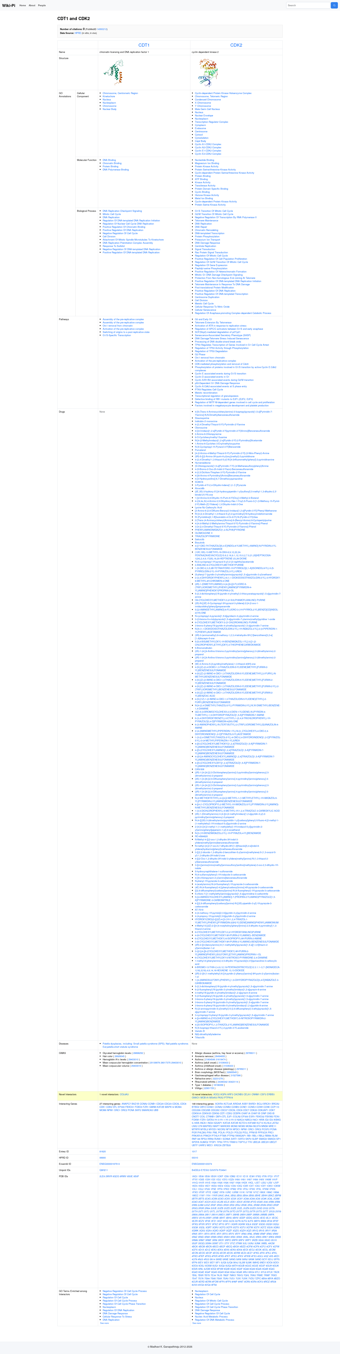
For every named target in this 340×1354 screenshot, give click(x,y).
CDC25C (215, 1110)
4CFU (263, 1246)
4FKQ (208, 1256)
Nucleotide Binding (204, 160)
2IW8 (277, 1201)
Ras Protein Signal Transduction (211, 252)
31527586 (236, 1075)
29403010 (133, 1059)
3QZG (236, 1230)
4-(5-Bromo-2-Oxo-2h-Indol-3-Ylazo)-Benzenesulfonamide (224, 469)
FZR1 (146, 1107)
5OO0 (270, 1262)
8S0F (136, 1176)
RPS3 (204, 1138)
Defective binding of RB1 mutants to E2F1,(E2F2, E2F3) (224, 399)
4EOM (272, 1249)
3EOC (275, 1217)
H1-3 (228, 1119)
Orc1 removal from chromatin (118, 325)
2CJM (220, 1201)
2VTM (219, 1211)
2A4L (227, 1195)
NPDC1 (236, 1129)
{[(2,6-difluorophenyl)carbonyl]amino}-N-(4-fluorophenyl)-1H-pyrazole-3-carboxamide (237, 890)
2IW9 (194, 1205)
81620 (103, 1151)
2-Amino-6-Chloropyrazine (208, 434)
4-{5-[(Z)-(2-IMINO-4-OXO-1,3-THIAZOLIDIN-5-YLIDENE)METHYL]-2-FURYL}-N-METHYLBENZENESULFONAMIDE (235, 675)
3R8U (269, 1233)
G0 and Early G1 (203, 319)
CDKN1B (206, 1113)
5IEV (200, 1262)
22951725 (209, 1088)
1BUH (213, 1176)
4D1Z (207, 1249)
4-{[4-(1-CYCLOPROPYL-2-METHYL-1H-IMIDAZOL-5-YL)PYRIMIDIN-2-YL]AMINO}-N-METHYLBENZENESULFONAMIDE (237, 806)
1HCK (244, 1182)
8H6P (234, 1281)
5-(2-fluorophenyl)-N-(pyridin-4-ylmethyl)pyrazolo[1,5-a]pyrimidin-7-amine (231, 995)
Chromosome (109, 105)
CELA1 (247, 1094)
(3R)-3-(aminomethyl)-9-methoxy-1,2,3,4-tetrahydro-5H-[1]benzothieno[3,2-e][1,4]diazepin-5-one (234, 636)
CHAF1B (255, 1113)
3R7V (231, 1233)
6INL (200, 1268)
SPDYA (195, 1142)
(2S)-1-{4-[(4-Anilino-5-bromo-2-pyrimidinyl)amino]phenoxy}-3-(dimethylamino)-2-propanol (235, 652)
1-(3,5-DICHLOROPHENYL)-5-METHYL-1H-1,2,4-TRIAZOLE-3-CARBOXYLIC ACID (237, 810)
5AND (219, 1259)
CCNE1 (243, 1107)
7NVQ (240, 1275)
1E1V (239, 1176)
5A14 (212, 1259)
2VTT (265, 1211)
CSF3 (263, 1094)
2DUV (240, 1201)
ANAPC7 (126, 1103)
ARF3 (230, 1094)
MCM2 (234, 1126)
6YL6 (263, 1272)
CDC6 (183, 1103)
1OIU (257, 1185)
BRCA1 (267, 1103)
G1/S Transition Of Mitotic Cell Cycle (214, 210)
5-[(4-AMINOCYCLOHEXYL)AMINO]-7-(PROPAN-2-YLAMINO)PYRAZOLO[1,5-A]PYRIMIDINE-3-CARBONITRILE (235, 898)
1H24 (213, 1182)
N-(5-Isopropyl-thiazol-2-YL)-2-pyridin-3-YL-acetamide (221, 1027)
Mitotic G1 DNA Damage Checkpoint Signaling (219, 274)
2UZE (233, 1208)
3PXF (276, 1221)
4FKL (274, 1252)
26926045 (119, 1056)
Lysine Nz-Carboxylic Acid (208, 507)
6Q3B (227, 1268)
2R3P (276, 1205)
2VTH (195, 1211)
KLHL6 (267, 1122)
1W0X (262, 1192)
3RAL (246, 1237)
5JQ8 (230, 1262)
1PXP (202, 1192)
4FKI (262, 1252)
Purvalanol (200, 450)
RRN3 (211, 1138)
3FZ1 (213, 1221)
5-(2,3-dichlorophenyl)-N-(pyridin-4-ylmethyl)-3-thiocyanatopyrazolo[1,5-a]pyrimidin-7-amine (238, 595)
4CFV (269, 1246)
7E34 (213, 1275)
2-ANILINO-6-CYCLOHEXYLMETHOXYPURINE (219, 565)
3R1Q (255, 1230)
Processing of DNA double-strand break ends (218, 341)
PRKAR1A (197, 1135)
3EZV (201, 1221)
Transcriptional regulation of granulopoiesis (217, 395)
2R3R (201, 1208)
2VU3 (272, 1211)
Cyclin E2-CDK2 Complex (208, 153)
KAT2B (160, 1107)
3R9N (213, 1237)
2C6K (264, 1198)
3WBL (264, 1243)
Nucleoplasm (109, 102)
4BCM (202, 1246)
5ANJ (245, 1259)
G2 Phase (200, 354)
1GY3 (224, 1179)
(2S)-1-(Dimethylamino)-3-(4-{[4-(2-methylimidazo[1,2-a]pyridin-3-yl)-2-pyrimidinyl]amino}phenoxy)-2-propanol (230, 815)
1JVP (276, 1182)
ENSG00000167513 (110, 1163)
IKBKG (277, 1119)
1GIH (207, 1179)
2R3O (270, 1205)
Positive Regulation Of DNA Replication (123, 230)
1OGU (227, 1185)
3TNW (239, 1243)
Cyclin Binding (202, 192)
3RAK (239, 1237)
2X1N (202, 1217)
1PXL (258, 1189)
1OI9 (233, 1185)
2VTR (252, 1211)
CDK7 (272, 1110)
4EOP (209, 1252)
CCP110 (275, 1107)
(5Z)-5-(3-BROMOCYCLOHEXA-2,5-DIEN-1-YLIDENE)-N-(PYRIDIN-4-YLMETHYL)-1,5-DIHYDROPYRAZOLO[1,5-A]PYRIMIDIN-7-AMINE (230, 713)
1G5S (201, 1179)
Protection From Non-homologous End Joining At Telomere (225, 278)
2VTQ (246, 1211)
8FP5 (228, 1281)
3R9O (220, 1237)
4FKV (240, 1256)
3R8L (250, 1233)
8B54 (264, 1278)
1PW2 (233, 1189)
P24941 (223, 1170)
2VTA (272, 1208)
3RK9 (271, 1237)
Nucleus (107, 99)
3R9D (201, 1237)
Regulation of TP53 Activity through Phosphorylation (222, 348)
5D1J (270, 1259)
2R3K (244, 1205)
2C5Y (240, 1198)
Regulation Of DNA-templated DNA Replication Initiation (131, 220)
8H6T (240, 1281)
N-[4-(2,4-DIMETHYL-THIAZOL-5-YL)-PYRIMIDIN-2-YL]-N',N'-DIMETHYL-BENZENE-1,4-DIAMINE (237, 707)
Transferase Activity (205, 185)
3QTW (249, 1227)
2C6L (270, 1198)
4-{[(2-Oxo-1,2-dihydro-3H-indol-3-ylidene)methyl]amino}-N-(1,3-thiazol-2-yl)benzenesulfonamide (231, 860)
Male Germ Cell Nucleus (207, 109)
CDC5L (176, 1103)
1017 (194, 1151)
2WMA (256, 1214)
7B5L (194, 1275)
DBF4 (219, 1116)
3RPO (228, 1240)
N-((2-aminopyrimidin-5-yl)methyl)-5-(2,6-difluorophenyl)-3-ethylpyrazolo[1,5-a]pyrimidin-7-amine (233, 1010)
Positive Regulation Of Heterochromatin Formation (220, 271)
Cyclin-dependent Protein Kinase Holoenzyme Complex (223, 93)
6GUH (269, 1265)
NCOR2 (221, 1129)
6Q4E (201, 1272)
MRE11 (272, 1126)
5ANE (226, 1259)
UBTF (195, 1145)
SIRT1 (234, 1138)
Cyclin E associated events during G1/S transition (220, 373)
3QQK (195, 1227)
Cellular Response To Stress (117, 1316)
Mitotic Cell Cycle (112, 214)
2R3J (237, 1205)
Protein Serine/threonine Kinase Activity (215, 169)
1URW (235, 1192)
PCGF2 (266, 1129)
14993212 (102, 29)
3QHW (241, 1224)
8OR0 (247, 1281)
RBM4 (268, 1135)
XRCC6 (218, 1145)
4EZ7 (250, 1252)
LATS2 (275, 1122)
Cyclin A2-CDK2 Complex (208, 147)
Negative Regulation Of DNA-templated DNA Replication (131, 249)
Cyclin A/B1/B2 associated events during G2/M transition (224, 380)
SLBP (255, 1138)
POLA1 (222, 1132)
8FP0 (222, 1281)
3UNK (257, 1243)
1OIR (245, 1185)
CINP (263, 1113)
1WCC (195, 1195)
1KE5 (194, 1185)
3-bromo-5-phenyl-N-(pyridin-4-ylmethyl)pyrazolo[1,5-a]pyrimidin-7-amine (231, 625)
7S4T (194, 1278)
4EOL (265, 1249)
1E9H (251, 1176)
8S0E (130, 1176)
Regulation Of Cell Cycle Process (120, 1300)
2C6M (276, 1198)
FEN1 (277, 1116)
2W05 (195, 1214)
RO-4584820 (201, 836)
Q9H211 (104, 1170)
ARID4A (237, 1103)
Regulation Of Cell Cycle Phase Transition (124, 1303)
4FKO (195, 1256)
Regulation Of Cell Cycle (115, 1297)
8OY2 (260, 1281)
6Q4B (265, 1268)
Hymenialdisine (203, 462)
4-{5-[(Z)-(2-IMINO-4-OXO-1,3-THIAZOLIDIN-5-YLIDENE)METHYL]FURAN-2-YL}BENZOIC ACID (234, 694)
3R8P (263, 1233)
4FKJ (268, 1252)
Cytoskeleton (201, 137)
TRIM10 (233, 1142)
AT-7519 (199, 909)
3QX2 (202, 1230)
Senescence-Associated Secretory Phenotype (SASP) (223, 335)
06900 (103, 1157)
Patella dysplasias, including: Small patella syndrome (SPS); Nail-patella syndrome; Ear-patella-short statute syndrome (146, 1045)
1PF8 (219, 1189)
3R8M (256, 1233)
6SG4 (251, 1272)
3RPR (235, 1240)
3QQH (269, 1224)
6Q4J (233, 1272)
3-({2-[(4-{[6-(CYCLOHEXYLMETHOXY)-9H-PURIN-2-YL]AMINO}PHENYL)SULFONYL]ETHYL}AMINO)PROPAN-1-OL (228, 952)
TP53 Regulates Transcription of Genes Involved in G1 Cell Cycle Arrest (232, 344)
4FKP (201, 1256)
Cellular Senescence (205, 309)
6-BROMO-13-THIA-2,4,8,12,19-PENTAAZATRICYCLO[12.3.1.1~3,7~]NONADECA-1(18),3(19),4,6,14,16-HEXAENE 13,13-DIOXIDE (237, 968)
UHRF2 (202, 1145)
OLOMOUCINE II (203, 533)
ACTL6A (227, 1103)
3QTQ (222, 1227)
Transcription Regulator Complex (211, 121)
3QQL (202, 1227)
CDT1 (144, 45)
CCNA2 (143, 1103)
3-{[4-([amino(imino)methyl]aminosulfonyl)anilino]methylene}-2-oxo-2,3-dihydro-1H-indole (237, 866)
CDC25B (205, 1110)
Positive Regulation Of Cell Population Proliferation (221, 258)
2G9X (260, 1201)
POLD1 (230, 1132)
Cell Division (109, 236)
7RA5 (253, 1275)
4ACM (271, 1243)
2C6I (258, 1198)
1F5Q (258, 1176)
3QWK (195, 1230)
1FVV (195, 1179)
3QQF (255, 1224)
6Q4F (208, 1272)
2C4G (208, 1198)
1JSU (263, 1182)
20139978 (155, 1062)
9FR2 (214, 1284)
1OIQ (239, 1185)
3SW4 (208, 1243)
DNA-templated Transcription (209, 233)
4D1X (201, 1249)
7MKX (233, 1275)
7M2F (226, 1275)
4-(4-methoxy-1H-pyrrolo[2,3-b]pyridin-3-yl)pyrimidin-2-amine (225, 912)
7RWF (267, 1275)
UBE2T (273, 1142)
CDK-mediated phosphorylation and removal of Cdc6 (221, 364)
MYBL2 (204, 1129)
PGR (194, 1132)
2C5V (227, 1198)
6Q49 (252, 1268)
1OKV (270, 1185)
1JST (257, 1182)
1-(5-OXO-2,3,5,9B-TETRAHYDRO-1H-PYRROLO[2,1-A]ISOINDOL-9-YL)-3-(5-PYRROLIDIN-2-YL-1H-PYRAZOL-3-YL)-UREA (234, 569)
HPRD (78, 33)
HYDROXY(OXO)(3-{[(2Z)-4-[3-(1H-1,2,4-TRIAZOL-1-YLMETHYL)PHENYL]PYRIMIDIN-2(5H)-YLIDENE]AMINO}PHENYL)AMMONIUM (237, 921)
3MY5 (257, 1221)
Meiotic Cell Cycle (204, 303)
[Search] (334, 5)
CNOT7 (195, 1116)
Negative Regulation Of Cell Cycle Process (125, 1291)
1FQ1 (270, 1176)
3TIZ (232, 1243)
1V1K (242, 1192)
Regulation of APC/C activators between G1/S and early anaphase (229, 328)
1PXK (252, 1189)
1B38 (201, 1176)
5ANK (251, 1259)
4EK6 (233, 1249)
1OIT (251, 1185)
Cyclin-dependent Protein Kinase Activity (216, 201)
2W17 (208, 1214)
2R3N (263, 1205)
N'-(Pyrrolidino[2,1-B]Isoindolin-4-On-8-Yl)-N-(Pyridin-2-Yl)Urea (226, 517)
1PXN (272, 1189)
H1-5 (233, 1119)
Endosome (200, 128)
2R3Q (195, 1208)
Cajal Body (200, 141)
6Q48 (246, 1268)
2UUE (214, 1208)
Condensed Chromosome (208, 99)
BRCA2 (275, 1103)
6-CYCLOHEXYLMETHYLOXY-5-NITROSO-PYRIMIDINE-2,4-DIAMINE (231, 957)
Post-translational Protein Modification (214, 287)
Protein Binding (110, 166)
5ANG (232, 1259)
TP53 (219, 1142)
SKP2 (138, 1110)
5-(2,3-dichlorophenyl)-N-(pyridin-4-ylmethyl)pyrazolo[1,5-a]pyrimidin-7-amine (234, 986)
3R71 (200, 1233)
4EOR (223, 1252)
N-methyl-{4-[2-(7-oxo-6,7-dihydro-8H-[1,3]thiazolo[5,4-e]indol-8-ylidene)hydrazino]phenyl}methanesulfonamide (227, 847)
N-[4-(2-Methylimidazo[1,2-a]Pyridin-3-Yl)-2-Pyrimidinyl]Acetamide (228, 440)
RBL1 (255, 1135)
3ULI (245, 1243)
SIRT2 (241, 1138)
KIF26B (252, 1122)
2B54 (245, 1195)
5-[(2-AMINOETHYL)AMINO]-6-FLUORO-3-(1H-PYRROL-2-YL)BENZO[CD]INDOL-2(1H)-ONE (236, 611)
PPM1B (253, 1132)
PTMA (223, 1135)
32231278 (218, 1078)
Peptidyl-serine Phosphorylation (211, 268)
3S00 (261, 1240)
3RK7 (265, 1237)
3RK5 (258, 1237)
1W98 (276, 1192)
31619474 (221, 1059)
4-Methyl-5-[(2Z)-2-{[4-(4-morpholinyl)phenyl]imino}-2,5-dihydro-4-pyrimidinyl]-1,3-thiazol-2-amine (236, 927)
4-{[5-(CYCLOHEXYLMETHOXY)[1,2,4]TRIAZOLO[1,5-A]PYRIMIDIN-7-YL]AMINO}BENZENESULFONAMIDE (231, 745)
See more (104, 1323)
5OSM (208, 1265)
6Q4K (239, 1272)
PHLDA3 (201, 1132)
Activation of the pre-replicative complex (123, 328)
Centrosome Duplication (207, 297)
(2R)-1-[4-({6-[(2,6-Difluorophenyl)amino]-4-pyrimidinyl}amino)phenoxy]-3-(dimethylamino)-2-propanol (232, 793)
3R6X (194, 1233)
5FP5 (276, 1259)
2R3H (226, 1205)
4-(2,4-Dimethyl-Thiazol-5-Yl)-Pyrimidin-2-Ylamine (220, 424)
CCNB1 (152, 1103)
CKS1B (270, 1113)
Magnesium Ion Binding (207, 163)
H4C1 (255, 1119)
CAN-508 (199, 769)
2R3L (250, 1205)
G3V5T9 (214, 1170)
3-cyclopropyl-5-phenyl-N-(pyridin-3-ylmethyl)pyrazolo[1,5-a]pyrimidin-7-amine (234, 1015)
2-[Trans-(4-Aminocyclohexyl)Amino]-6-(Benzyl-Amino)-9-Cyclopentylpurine (233, 520)
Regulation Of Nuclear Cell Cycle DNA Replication (128, 223)
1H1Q (195, 1182)
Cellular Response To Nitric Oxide (212, 306)
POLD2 (238, 1132)
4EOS (230, 1252)
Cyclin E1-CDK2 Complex (208, 150)
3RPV (241, 1240)
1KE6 (201, 1185)
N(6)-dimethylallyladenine (208, 1034)
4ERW (237, 1252)
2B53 (239, 1195)
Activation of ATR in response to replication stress (220, 325)
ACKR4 (219, 1103)
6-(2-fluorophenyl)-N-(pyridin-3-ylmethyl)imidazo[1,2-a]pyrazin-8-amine (230, 989)
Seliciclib (199, 539)
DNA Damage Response (207, 242)
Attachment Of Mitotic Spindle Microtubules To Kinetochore (133, 239)
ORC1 (117, 1110)
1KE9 (220, 1185)
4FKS (221, 1256)
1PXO (195, 1192)
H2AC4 (240, 1119)
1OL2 (200, 1189)
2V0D (259, 1208)
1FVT (276, 1176)
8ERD (202, 1281)
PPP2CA (262, 1132)
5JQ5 (223, 1262)
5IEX (206, 1262)
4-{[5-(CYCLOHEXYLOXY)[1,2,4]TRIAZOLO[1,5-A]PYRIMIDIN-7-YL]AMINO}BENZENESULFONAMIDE (228, 764)
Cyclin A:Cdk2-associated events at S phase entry (221, 386)
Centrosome (201, 131)
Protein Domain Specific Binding (211, 188)
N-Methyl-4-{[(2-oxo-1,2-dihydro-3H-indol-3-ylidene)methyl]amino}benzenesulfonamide (217, 841)
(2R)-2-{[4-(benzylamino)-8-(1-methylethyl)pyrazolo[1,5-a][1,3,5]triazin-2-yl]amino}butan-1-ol (231, 946)
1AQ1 (195, 1176)
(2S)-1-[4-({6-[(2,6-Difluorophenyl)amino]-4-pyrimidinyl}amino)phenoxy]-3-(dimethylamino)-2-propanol (232, 780)
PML (215, 1132)
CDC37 (224, 1110)
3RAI (233, 1237)
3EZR (195, 1221)
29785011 (251, 1053)
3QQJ (276, 1224)
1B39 (207, 1176)
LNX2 (194, 1126)
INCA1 (203, 1122)
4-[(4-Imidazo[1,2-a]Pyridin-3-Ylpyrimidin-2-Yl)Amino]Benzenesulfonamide (232, 430)
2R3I (232, 1205)
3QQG (262, 1224)
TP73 (226, 1142)
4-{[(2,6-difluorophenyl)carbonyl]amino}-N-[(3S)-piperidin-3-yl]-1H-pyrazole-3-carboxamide (233, 905)
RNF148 (196, 1138)
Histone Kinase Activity (207, 195)
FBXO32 (260, 1116)
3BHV (236, 1217)
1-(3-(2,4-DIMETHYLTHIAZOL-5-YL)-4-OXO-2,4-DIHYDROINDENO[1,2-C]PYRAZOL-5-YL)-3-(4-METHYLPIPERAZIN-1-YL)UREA (237, 739)
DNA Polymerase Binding (116, 169)
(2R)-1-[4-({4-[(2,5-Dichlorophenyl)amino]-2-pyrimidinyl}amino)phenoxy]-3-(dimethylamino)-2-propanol (232, 774)
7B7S (207, 1275)
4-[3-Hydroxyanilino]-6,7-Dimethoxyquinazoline (218, 478)
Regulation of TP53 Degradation (211, 351)
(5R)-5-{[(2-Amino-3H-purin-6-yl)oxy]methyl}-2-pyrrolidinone (224, 456)
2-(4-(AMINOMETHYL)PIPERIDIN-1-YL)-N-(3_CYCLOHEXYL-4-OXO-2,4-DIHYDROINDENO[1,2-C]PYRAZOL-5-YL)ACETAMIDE (232, 732)
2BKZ (271, 1195)
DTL (115, 1107)
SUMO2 (204, 1142)
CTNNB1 (210, 1116)
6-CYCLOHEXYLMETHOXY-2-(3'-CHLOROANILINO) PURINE (226, 622)
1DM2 (232, 1176)
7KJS (219, 1275)
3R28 (274, 1230)
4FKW (247, 1256)
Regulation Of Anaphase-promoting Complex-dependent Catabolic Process (233, 313)
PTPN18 (228, 1097)
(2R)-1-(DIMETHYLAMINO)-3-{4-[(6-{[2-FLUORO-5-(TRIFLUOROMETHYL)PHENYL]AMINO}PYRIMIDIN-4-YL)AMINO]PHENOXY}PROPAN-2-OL (223, 587)
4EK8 (239, 1249)
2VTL (213, 1211)
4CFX (195, 1249)
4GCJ (260, 1256)
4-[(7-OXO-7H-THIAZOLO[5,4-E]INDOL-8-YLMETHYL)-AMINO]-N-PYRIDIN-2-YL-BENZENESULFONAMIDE (235, 547)
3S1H (274, 1240)
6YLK (270, 1272)
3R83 (243, 1233)
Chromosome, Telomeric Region (211, 96)
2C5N (214, 1198)
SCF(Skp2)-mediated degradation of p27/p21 (217, 332)
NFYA (229, 1129)
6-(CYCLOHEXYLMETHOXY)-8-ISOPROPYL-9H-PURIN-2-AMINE (228, 938)
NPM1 (110, 1110)
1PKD (226, 1189)
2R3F (213, 1205)
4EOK (258, 1249)
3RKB (278, 1237)
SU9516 (199, 481)
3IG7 (219, 1221)
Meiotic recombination (206, 392)
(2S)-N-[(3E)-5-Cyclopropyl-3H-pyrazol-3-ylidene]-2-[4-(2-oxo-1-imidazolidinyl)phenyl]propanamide (227, 604)
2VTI (200, 1211)
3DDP (242, 1217)
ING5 (210, 1122)
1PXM (265, 1189)
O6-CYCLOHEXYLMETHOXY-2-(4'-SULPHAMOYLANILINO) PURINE (230, 600)
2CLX (227, 1201)
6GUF (262, 1265)
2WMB (263, 1214)
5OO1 (276, 1262)
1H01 (243, 1179)
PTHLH (215, 1135)
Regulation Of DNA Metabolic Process (214, 1319)
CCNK (267, 1107)
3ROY (221, 1240)
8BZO (277, 1278)
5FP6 (194, 1262)
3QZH (243, 1230)
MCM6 (103, 1110)
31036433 (223, 1062)
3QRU (215, 1227)
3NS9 (263, 1221)
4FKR (214, 1256)
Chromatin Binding (112, 163)
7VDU (251, 1278)
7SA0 (225, 1278)
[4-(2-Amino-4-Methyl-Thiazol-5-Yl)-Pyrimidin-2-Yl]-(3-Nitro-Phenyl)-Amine (232, 453)
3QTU (243, 1227)
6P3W (220, 1268)
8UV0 (194, 1284)
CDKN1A (196, 1113)
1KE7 (207, 1185)
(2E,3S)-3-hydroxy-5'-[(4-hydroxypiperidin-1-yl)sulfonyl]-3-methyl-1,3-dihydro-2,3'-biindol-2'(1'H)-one (236, 493)
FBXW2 (269, 1116)
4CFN (256, 1246)
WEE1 (210, 1145)
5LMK (249, 1262)
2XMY (208, 1217)
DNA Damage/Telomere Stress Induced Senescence (222, 338)
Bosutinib (200, 542)
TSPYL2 (242, 1142)
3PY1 (228, 1224)
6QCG (116, 1176)
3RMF (208, 1240)
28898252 (138, 1053)
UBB (156, 1110)
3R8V (275, 1233)
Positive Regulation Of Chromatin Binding (124, 226)
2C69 (252, 1198)
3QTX (257, 1227)
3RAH (227, 1237)
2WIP (249, 1214)
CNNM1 (256, 1094)
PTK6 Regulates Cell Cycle (209, 389)
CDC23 (168, 1103)
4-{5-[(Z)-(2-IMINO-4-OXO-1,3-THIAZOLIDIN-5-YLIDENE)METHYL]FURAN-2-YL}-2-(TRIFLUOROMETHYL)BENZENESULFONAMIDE (237, 687)
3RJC (252, 1237)
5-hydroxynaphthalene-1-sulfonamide (214, 871)
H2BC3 (248, 1119)
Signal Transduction (205, 249)
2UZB (220, 1208)
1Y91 (208, 1195)
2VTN (226, 1211)
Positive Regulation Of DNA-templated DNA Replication (131, 252)
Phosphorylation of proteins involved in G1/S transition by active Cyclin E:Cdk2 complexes (235, 368)
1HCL (251, 1182)
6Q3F (240, 1268)
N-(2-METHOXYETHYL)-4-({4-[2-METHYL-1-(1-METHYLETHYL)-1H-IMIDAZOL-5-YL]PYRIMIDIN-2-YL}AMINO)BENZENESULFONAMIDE (236, 799)
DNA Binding (109, 160)
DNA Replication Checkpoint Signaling (122, 210)
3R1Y (268, 1230)
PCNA (131, 1110)
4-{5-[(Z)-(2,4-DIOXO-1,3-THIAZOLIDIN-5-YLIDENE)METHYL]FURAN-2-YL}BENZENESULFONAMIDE (231, 668)
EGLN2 (237, 1116)
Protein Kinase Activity (207, 166)
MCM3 (241, 1126)
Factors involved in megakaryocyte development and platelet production (232, 405)
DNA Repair (201, 226)
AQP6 (223, 1094)
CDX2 (229, 1113)
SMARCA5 (147, 1110)
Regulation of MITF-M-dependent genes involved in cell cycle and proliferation (235, 402)
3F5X (207, 1221)
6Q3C (233, 1268)
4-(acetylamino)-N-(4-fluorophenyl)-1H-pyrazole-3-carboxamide (226, 884)
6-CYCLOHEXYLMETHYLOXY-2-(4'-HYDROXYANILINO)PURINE (228, 932)
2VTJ (206, 1211)
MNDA (264, 1126)
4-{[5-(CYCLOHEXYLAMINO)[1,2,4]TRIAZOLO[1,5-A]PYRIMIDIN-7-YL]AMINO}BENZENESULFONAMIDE (229, 751)
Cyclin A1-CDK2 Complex (208, 144)
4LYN (194, 1259)
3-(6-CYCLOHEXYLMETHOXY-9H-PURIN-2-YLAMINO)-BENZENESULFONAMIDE (237, 941)
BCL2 (260, 1103)
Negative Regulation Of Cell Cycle (120, 233)
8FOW (215, 1281)
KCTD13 (243, 1122)
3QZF (229, 1230)
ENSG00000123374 (202, 1163)
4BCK (195, 1246)
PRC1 (271, 1132)
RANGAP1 (240, 1135)
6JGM (207, 1268)
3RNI (214, 1240)
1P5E (213, 1189)
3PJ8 (269, 1221)
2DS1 (233, 1201)
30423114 (233, 1081)
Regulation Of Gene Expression (211, 265)
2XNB (215, 1217)
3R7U (225, 1233)
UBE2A (256, 1142)
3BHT (222, 1217)
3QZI (248, 1230)
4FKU (234, 1256)
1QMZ (215, 1192)
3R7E (213, 1233)
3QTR (229, 1227)
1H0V (261, 1179)
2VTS (259, 1211)
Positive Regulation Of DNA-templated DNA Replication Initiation (228, 281)
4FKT (227, 1256)
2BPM (278, 1195)
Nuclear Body (110, 109)
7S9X (219, 1278)
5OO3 (195, 1265)
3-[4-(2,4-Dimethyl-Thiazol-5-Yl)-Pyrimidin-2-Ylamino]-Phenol (225, 526)
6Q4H (221, 1272)
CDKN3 (215, 1113)
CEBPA (237, 1113)
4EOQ (216, 1252)
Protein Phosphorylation (207, 236)
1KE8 (214, 1185)
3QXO (215, 1230)
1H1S (207, 1182)
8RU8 (273, 1281)
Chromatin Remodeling (206, 230)
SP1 (278, 1138)
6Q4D (195, 1272)
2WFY (229, 1214)
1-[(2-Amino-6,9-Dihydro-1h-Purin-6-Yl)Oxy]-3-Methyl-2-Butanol (227, 497)
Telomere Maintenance (206, 220)
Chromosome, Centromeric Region (120, 93)
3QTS (236, 1227)
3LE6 (231, 1221)
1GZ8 (231, 1179)
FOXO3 (138, 1107)
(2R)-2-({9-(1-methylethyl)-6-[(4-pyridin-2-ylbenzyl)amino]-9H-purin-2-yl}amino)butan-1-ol (237, 975)
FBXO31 (129, 1107)
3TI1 (221, 1243)
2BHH (264, 1195)
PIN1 (209, 1132)
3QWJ (276, 1227)
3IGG (225, 1221)
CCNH (259, 1107)
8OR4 (254, 1281)
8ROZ (267, 1281)
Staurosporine (202, 418)
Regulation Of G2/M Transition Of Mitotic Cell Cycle (221, 262)
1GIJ (218, 1179)
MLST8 (257, 1126)
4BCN (209, 1246)
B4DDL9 (196, 1170)
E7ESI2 (205, 1170)
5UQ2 (222, 1265)
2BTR (195, 1198)
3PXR (202, 1224)
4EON (195, 1252)
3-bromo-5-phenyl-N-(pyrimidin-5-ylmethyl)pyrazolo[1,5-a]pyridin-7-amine (231, 1002)
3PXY (208, 1224)
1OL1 (194, 1189)
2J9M (200, 1205)
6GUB (241, 1265)
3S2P (194, 1243)
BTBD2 (195, 1107)
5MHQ (256, 1262)
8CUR (195, 1281)
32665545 (232, 1072)
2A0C (221, 1195)
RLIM (274, 1135)
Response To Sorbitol (114, 246)
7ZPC (258, 1278)
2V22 (265, 1208)
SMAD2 (263, 1138)
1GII (213, 1179)
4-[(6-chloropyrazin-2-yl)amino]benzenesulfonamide (221, 877)
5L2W (242, 1262)
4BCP (222, 1246)
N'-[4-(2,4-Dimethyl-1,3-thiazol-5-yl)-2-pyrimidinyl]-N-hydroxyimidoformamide (233, 513)
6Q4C (272, 1268)
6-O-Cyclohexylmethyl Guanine (211, 437)
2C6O (195, 1201)
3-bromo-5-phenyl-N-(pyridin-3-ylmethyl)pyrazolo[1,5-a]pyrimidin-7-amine (231, 999)
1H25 (219, 1182)
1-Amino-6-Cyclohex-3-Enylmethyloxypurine (217, 443)
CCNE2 (252, 1107)
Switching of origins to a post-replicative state (126, 332)
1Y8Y (202, 1195)
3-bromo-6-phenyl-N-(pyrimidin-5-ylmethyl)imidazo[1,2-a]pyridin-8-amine (231, 1005)
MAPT (216, 1126)
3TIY (226, 1243)
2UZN (246, 1208)
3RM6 (195, 1240)
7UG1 (232, 1278)
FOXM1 (196, 1119)
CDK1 (103, 1107)
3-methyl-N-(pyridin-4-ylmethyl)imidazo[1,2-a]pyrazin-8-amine (226, 992)
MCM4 (178, 1107)
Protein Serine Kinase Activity (210, 204)
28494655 (220, 1056)
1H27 (231, 1182)
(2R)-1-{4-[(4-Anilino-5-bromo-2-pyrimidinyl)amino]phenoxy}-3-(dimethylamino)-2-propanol (235, 659)
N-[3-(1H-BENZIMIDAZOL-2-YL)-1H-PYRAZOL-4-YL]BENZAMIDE (228, 833)
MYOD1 (213, 1129)
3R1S (261, 1230)
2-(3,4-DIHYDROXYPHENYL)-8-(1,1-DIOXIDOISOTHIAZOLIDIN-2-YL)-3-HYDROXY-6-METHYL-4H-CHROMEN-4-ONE (237, 579)
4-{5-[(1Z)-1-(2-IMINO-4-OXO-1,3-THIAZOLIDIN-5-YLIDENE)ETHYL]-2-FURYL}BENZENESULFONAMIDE (231, 700)
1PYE (208, 1192)
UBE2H (265, 1142)
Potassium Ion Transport (207, 239)
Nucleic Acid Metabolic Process (211, 1316)
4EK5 (226, 1249)
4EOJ (252, 1249)
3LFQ (244, 1221)
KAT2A (226, 1122)
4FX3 (254, 1256)
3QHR (234, 1224)
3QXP (222, 1230)
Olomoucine (201, 427)
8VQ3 (201, 1284)
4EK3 (214, 1249)
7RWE (259, 1275)
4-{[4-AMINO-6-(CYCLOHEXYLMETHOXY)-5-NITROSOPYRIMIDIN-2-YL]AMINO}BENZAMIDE (230, 1019)
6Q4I (227, 1272)
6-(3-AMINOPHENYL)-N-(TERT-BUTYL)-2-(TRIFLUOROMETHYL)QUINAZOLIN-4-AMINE (237, 726)
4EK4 (220, 1249)
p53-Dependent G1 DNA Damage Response (217, 383)
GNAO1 (196, 1097)
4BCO (215, 1246)
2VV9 (278, 1211)
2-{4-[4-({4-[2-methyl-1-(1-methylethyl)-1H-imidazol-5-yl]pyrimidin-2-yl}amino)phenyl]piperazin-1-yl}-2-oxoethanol (229, 828)
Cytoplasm (200, 125)
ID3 (271, 1119)
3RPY (248, 1240)
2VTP (239, 1211)
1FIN (264, 1176)
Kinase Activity (203, 182)
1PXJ (245, 1189)
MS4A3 (213, 1097)
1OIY (263, 1185)
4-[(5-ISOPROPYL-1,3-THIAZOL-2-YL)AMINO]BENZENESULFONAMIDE (232, 1024)
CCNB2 (227, 1107)
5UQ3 (228, 1265)
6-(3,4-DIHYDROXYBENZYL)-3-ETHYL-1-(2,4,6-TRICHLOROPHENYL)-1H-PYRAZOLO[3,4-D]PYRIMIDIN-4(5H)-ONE (233, 719)
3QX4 (209, 1230)
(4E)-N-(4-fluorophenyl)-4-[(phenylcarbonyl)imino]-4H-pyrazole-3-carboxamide (234, 887)
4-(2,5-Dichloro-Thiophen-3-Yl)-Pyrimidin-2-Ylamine (220, 472)
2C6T (201, 1201)
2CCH (208, 1201)
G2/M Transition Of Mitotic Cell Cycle (214, 214)
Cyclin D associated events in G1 (212, 376)
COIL (202, 1116)
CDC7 (246, 1110)
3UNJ (251, 1243)
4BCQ (229, 1246)
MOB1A (204, 1097)
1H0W (268, 1179)
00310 (195, 1157)
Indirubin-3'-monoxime (206, 421)
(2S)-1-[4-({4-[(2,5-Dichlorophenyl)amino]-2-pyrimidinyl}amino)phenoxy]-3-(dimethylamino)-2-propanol (232, 786)
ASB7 (245, 1103)
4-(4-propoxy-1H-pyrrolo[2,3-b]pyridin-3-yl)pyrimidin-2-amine (225, 916)
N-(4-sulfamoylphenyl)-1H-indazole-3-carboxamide (220, 874)
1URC (228, 1192)
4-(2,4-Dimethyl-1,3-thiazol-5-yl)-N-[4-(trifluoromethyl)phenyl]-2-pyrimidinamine (234, 459)
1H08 (255, 1179)
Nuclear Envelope (204, 115)
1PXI (239, 1189)
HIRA (261, 1119)
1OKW (276, 1185)
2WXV (195, 1217)
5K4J (236, 1262)
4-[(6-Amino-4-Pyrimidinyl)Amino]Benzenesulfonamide (222, 475)
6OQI (213, 1268)
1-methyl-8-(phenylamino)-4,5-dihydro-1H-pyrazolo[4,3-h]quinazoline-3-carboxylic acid (236, 962)
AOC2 (216, 1094)
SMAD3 (272, 1138)
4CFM (249, 1246)
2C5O (221, 1198)
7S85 (213, 1278)
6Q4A (259, 1268)
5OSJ (201, 1265)
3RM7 (202, 1240)
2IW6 (271, 1201)
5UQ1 (215, 1265)
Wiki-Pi (8, 5)
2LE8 (102, 1176)
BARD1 (252, 1103)
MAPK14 (169, 1107)
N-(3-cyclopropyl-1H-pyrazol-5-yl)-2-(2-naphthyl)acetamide (224, 561)
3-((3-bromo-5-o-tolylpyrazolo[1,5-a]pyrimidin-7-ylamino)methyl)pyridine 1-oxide (235, 619)
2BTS (201, 1198)
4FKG (256, 1252)
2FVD (253, 1201)
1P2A (207, 1189)
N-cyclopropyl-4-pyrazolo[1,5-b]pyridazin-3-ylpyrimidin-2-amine (227, 616)
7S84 (207, 1278)
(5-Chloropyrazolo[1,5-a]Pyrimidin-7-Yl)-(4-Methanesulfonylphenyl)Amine (231, 466)
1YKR (214, 1195)
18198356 (218, 1085)
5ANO (258, 1259)
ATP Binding (201, 179)
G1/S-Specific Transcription (117, 335)
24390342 (223, 1081)
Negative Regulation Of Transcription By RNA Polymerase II (226, 217)
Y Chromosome (203, 105)
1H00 (237, 1179)
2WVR (109, 1176)
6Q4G (214, 1272)
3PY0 (221, 1224)
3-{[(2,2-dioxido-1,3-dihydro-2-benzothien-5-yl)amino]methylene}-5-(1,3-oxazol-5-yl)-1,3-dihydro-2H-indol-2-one (235, 853)
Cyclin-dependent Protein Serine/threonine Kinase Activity (224, 172)
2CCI (213, 1201)
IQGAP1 (218, 1122)
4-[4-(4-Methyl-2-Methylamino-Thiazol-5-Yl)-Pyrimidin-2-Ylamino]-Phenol (231, 523)
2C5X (233, 1198)
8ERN (208, 1281)
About (32, 5)
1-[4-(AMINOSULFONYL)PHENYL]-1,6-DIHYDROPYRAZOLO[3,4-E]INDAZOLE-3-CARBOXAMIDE (237, 981)
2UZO (253, 1208)
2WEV (221, 1214)
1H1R (201, 1182)
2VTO (233, 1211)
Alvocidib (199, 488)
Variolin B (200, 1031)
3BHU (229, 1217)
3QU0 (270, 1227)
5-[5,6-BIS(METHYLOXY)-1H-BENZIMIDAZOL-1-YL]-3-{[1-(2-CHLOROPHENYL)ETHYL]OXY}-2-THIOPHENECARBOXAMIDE (228, 643)
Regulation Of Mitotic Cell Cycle (211, 255)
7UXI (238, 1278)
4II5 (271, 1256)
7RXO (274, 1275)
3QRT (209, 1227)
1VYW (248, 1192)
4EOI (245, 1249)
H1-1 (222, 1119)
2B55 (251, 1195)
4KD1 (276, 1256)
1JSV (269, 1182)
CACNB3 (238, 1094)
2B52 (233, 1195)
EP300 (121, 1107)
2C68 (246, 1198)
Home (22, 5)
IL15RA (195, 1122)
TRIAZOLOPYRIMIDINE (207, 536)
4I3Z (266, 1256)
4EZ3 (243, 1252)
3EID (262, 1217)
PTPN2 (231, 1135)
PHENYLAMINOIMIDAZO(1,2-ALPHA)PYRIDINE (220, 529)
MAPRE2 (207, 1126)
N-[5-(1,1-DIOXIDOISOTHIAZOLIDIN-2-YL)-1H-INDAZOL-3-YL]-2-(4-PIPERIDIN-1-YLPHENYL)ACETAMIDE (236, 630)
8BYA (270, 1278)
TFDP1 (212, 1142)
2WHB (236, 1214)
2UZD (227, 1208)
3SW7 (215, 1243)
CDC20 (160, 1103)
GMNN (152, 1107)
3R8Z (194, 1237)
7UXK (245, 1278)
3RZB (255, 1240)
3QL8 (248, 1224)
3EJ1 (268, 1217)
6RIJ (245, 1272)
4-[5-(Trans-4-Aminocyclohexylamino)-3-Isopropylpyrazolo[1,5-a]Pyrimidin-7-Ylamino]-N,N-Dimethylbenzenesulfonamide (234, 413)
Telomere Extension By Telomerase (213, 322)
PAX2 (220, 1097)
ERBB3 (270, 1094)
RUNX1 (218, 1138)
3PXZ (215, 1224)
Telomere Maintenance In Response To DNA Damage (222, 284)
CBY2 (203, 1107)
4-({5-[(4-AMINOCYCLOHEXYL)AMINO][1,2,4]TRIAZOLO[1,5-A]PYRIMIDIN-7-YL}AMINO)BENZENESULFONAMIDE (235, 758)
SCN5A (226, 1138)
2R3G (220, 1205)
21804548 (210, 1059)
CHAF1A (245, 1113)
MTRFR (196, 1129)
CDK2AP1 (263, 1110)
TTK (250, 1142)
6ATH (235, 1265)
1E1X (245, 1176)
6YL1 (257, 1272)
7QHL (246, 1275)
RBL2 (261, 1135)
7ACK (276, 1272)
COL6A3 (124, 1094)
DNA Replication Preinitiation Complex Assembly (128, 242)
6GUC (248, 1265)
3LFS (250, 1221)
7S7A (201, 1278)
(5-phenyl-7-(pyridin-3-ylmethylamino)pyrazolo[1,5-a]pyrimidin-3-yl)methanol (233, 574)
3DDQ (249, 1217)
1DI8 (226, 1176)
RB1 (249, 1135)
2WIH (243, 1214)
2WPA (271, 1214)
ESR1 (252, 1116)
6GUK (276, 1265)
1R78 (221, 1192)
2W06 (201, 1214)
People (42, 5)
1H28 (237, 1182)
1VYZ (256, 1192)
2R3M (257, 1205)
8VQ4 (208, 1284)
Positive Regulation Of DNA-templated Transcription (221, 293)
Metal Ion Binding (204, 198)
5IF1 (218, 1262)
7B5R (200, 1275)
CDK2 (236, 45)
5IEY (212, 1262)
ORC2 (124, 1110)
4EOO (202, 1252)
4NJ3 (200, 1259)
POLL (245, 1132)
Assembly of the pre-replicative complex (123, 319)
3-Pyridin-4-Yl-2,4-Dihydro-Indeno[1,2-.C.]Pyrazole (220, 485)
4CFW (276, 1246)
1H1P (274, 1179)
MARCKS (225, 1126)
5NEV (263, 1262)
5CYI (264, 1259)
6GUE (255, 1265)
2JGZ (207, 1205)
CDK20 (253, 1110)
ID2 (267, 1119)
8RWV (123, 1176)
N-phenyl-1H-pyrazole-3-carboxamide (214, 881)
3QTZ (263, 1227)
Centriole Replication (205, 246)
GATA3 (210, 1119)
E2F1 (230, 1116)
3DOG (256, 1217)
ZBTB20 (226, 1145)
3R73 (206, 1233)
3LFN (237, 1221)
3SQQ (201, 1243)
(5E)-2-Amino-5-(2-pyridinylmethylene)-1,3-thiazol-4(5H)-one (225, 663)
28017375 (166, 1062)
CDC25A (196, 1110)
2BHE (258, 1195)
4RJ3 (206, 1259)
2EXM (246, 1201)
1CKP (220, 1176)
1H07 (249, 1179)
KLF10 (260, 1122)
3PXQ (195, 1224)
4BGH (236, 1246)
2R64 (207, 1208)
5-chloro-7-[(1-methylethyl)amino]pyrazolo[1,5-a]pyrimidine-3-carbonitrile (231, 893)
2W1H (214, 1214)
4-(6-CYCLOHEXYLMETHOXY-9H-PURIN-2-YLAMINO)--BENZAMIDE (230, 935)
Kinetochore (109, 96)
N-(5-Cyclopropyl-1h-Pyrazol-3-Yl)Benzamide (217, 446)
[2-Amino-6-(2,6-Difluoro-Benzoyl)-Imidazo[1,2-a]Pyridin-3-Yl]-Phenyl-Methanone (236, 510)
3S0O (267, 1240)
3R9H (207, 1237)
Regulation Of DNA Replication (118, 1310)
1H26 (225, 1182)
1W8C (269, 1192)
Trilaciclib (200, 1037)
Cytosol (199, 134)
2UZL (240, 1208)
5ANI (238, 1259)
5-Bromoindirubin (203, 648)
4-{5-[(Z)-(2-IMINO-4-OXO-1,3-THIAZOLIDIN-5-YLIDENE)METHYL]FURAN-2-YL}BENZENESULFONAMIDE (234, 681)
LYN (200, 1126)
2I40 (266, 1201)
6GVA (195, 1268)
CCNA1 (210, 1107)
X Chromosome (203, 102)
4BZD (243, 1246)
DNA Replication (111, 217)
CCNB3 (235, 1107)
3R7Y (237, 1233)
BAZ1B (135, 1103)
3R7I (219, 1233)
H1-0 (217, 1119)
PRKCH (207, 1135)
